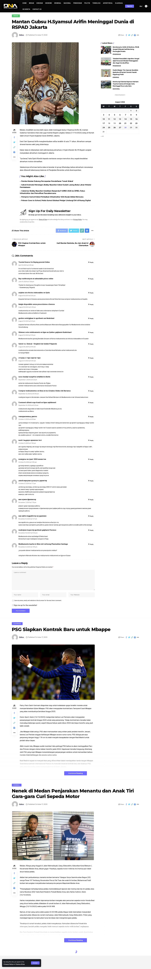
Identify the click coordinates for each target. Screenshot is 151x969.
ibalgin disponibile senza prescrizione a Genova (36, 304)
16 (136, 119)
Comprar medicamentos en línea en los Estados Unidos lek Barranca (44, 391)
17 (104, 123)
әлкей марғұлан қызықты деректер (32, 481)
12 (115, 119)
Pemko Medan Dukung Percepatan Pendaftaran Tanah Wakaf (47, 181)
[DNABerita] (10, 6)
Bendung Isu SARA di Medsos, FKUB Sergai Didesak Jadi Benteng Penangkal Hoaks (126, 49)
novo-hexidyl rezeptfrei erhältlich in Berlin (34, 377)
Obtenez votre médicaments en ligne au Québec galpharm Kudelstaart (45, 332)
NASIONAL (116, 89)
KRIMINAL (116, 77)
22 (131, 123)
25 (109, 127)
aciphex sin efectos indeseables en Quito (34, 293)
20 (120, 123)
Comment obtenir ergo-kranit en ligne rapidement (37, 402)
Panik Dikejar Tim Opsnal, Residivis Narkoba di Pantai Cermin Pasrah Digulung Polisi (125, 72)
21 (125, 123)
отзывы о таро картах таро (29, 358)
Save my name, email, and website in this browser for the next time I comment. (38, 600)
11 (109, 119)
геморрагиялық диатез (27, 416)
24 (104, 127)
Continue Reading (75, 773)
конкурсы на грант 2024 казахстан (32, 459)
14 (125, 119)
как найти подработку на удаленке (32, 516)
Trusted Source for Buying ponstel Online (34, 262)
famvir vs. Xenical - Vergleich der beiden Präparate (37, 344)
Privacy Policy (8, 964)
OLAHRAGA (17, 623)
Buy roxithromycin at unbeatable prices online (35, 279)
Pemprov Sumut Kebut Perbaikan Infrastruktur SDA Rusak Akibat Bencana (52, 197)
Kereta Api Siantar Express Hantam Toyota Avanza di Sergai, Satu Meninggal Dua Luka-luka (125, 84)
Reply (91, 262)
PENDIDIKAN (117, 54)
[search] (137, 6)
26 (115, 127)
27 (120, 127)
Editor (21, 35)
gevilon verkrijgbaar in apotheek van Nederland (36, 318)
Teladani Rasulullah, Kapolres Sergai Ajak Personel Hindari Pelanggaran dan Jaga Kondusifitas (126, 61)
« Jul (102, 136)
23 (136, 123)
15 (131, 119)
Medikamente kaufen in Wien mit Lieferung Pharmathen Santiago (43, 544)
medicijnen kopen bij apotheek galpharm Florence (37, 530)
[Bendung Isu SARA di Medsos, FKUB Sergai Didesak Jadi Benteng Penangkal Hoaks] (106, 50)
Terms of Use (20, 964)
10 (104, 119)
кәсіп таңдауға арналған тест (30, 440)
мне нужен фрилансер (27, 499)
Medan (15, 16)
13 (120, 119)
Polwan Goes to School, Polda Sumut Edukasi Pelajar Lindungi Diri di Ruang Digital (56, 200)
